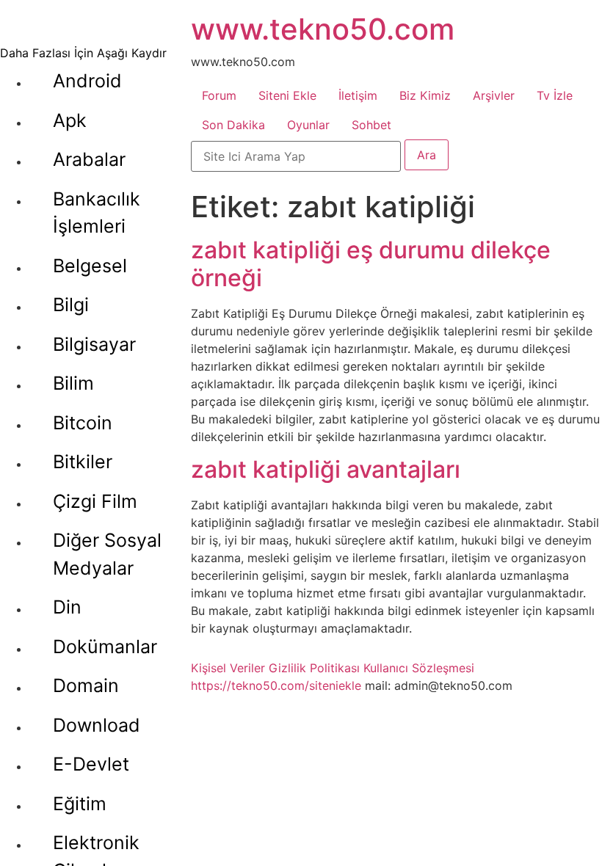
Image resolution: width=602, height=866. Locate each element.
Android (87, 81)
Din (67, 607)
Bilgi (71, 305)
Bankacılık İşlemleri (96, 213)
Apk (70, 120)
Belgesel (90, 266)
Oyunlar (308, 124)
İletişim (357, 95)
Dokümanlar (105, 647)
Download (96, 725)
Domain (86, 685)
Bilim (73, 383)
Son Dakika (233, 124)
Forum (219, 95)
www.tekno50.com (322, 29)
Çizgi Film (95, 501)
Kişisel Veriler (228, 668)
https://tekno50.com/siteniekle (276, 685)
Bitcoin (82, 423)
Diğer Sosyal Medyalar (107, 554)
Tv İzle (555, 95)
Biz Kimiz (425, 95)
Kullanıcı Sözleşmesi (418, 668)
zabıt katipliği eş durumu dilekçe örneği (371, 264)
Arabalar (89, 159)
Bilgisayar (94, 344)
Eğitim (79, 804)
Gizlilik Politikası (314, 668)
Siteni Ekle (287, 95)
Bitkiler (82, 462)
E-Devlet (91, 764)
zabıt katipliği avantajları (325, 469)
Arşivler (494, 95)
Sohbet (371, 124)
